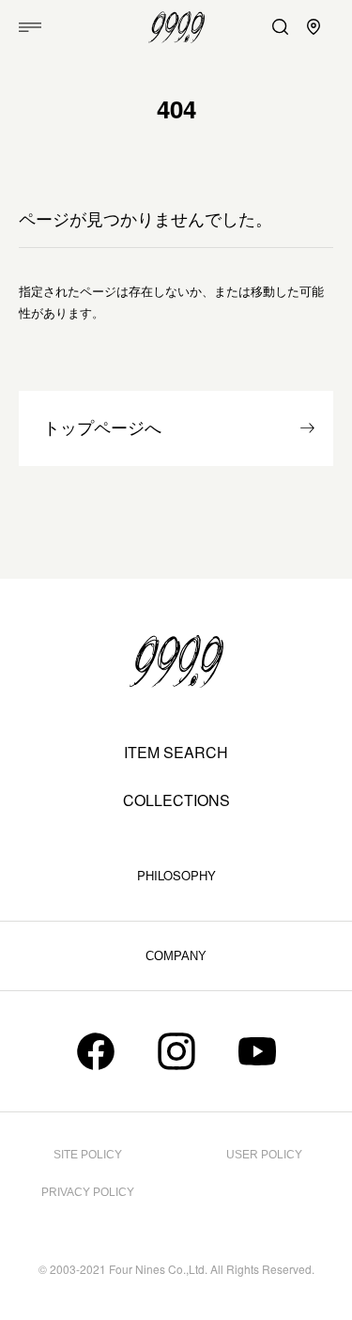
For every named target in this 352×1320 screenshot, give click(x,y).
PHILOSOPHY (176, 875)
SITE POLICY (88, 1154)
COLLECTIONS (176, 800)
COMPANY (176, 956)
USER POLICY (264, 1154)
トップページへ (102, 428)
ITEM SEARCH (176, 752)
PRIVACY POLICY (87, 1192)
